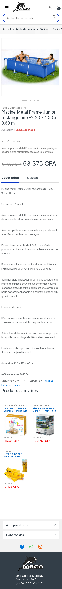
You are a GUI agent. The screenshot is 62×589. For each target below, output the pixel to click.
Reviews (32, 177)
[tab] (10, 179)
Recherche (54, 18)
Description (10, 177)
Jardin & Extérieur (9, 107)
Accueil (7, 29)
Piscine (44, 29)
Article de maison (25, 29)
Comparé (16, 141)
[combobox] (26, 18)
